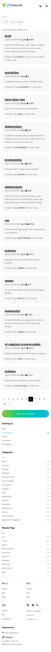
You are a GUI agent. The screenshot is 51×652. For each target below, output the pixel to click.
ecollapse (10, 371)
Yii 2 (13, 22)
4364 (31, 39)
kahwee (21, 174)
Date (4, 428)
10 (24, 103)
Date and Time (25, 477)
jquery (25, 545)
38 (24, 39)
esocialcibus (12, 72)
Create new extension (25, 413)
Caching (25, 465)
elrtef (8, 36)
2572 (31, 254)
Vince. (20, 358)
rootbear (21, 207)
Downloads (6, 444)
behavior (25, 556)
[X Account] (28, 605)
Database (25, 473)
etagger (9, 280)
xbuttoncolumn (13, 187)
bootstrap (25, 564)
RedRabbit (22, 147)
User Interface (25, 516)
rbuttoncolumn (13, 126)
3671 (30, 163)
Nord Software (24, 238)
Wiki (4, 597)
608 (29, 190)
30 (24, 224)
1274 (30, 375)
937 (29, 284)
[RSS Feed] (37, 605)
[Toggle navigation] (46, 6)
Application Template (25, 520)
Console (25, 469)
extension (25, 552)
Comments (6, 440)
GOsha (20, 56)
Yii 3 (6, 22)
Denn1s (20, 298)
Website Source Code (11, 644)
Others (25, 512)
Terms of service (34, 611)
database (25, 560)
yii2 (25, 537)
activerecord (25, 568)
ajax (25, 572)
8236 (31, 224)
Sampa (20, 331)
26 (24, 254)
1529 (29, 314)
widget (25, 541)
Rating (4, 436)
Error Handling (25, 481)
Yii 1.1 (20, 22)
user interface (25, 548)
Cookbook (6, 618)
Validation (25, 504)
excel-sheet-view (15, 99)
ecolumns (10, 250)
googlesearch (12, 311)
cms (7, 220)
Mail (25, 492)
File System (25, 485)
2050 (31, 103)
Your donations (11, 632)
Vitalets (20, 268)
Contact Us (31, 619)
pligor (20, 114)
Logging (25, 488)
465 (29, 130)
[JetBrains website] (7, 637)
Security (25, 500)
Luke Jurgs (22, 385)
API (3, 593)
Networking (25, 496)
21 (24, 348)
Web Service (25, 508)
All (3, 457)
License (30, 615)
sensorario (24, 87)
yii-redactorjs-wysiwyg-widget (22, 344)
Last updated (7, 432)
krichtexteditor (13, 160)
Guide (4, 588)
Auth (25, 461)
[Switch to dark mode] (40, 5)
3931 (31, 348)
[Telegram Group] (32, 605)
